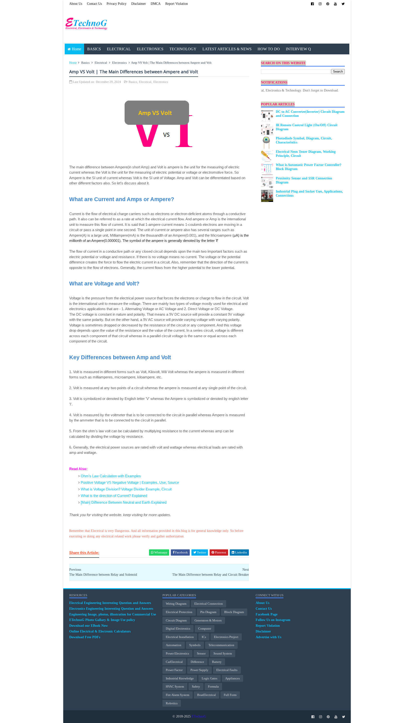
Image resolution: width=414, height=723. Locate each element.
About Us (75, 4)
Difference (197, 662)
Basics (85, 62)
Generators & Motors (208, 620)
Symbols (195, 645)
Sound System (222, 653)
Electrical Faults (226, 670)
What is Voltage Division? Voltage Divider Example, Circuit (126, 489)
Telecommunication (221, 645)
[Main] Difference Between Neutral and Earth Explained (124, 502)
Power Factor (174, 670)
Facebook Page (266, 614)
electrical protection (179, 612)
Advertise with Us (268, 637)
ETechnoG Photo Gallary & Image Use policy (102, 620)
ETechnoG (199, 716)
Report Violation (176, 4)
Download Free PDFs (84, 637)
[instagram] (320, 4)
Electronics (119, 62)
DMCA (156, 4)
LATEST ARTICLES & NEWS (227, 49)
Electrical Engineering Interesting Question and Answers (110, 603)
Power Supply (199, 670)
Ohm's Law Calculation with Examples (111, 476)
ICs (204, 637)
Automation (173, 645)
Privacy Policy (116, 4)
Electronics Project (226, 637)
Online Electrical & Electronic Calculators (100, 631)
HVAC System (175, 686)
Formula (213, 686)
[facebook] (312, 4)
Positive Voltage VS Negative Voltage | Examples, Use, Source (130, 482)
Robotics (172, 703)
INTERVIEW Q (298, 49)
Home (76, 49)
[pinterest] (327, 4)
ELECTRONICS (150, 49)
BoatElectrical (206, 695)
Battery (217, 662)
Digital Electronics (178, 628)
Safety (196, 686)
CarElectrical (174, 662)
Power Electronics (177, 653)
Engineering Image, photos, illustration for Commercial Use (112, 614)
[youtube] (335, 4)
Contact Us (94, 4)
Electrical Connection (208, 603)
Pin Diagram (208, 612)
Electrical (101, 62)
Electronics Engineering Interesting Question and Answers (111, 608)
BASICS (94, 49)
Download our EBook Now (88, 625)
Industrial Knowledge (180, 678)
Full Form (230, 695)
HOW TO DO (269, 49)
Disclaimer (138, 4)
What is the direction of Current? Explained (114, 496)
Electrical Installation (180, 637)
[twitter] (343, 4)
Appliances (232, 678)
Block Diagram (234, 612)
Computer (204, 628)
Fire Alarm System (177, 695)
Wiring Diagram (176, 603)
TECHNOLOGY (182, 49)
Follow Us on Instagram (273, 620)
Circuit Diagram (176, 620)
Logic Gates (209, 678)
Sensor (201, 653)
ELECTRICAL (119, 49)
